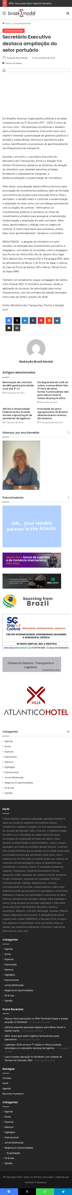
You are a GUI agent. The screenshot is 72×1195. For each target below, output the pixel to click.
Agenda (9, 741)
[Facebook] (9, 320)
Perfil (5, 1083)
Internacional (12, 772)
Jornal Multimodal (21, 23)
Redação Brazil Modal (17, 58)
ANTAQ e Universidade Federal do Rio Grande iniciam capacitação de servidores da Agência (17, 413)
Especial (9, 751)
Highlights (10, 767)
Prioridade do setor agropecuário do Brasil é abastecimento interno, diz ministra (52, 413)
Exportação (11, 756)
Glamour (9, 762)
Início (8, 23)
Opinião (9, 793)
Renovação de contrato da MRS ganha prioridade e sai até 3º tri (18, 385)
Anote (8, 746)
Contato (7, 1078)
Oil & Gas (9, 787)
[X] (17, 320)
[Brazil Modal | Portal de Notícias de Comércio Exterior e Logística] (21, 13)
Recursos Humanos (13, 1093)
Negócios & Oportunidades (19, 782)
